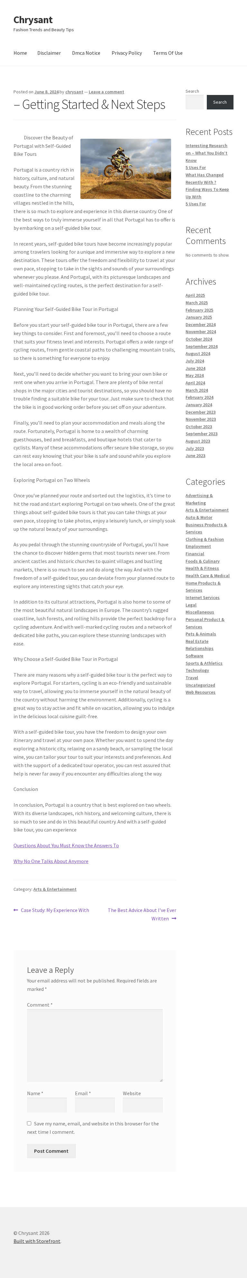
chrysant (74, 92)
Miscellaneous (200, 612)
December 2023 (200, 412)
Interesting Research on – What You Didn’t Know (206, 153)
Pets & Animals (201, 634)
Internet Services (203, 597)
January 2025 (199, 317)
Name (35, 1093)
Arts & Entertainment (55, 889)
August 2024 (198, 353)
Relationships (200, 648)
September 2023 (201, 434)
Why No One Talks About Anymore (51, 861)
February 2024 (199, 397)
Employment (198, 546)
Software (194, 656)
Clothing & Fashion (205, 539)
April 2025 (195, 295)
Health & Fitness (202, 568)
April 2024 (195, 383)
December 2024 (200, 324)
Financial (195, 554)
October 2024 (199, 339)
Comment (40, 1004)
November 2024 (201, 331)
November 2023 (201, 419)
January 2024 (199, 405)
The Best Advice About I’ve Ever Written (141, 914)
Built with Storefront (37, 1241)
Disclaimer (49, 53)
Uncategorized (200, 685)
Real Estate (197, 641)
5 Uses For (196, 167)
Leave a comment (106, 92)
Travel (192, 678)
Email (83, 1093)
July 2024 (195, 361)
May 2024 (195, 375)
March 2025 (197, 302)
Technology (197, 670)
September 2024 (201, 346)
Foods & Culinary (203, 561)
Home (20, 53)
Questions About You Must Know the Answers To (66, 845)
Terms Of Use (168, 53)
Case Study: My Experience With (55, 911)
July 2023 (195, 448)
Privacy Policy (127, 53)
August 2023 (198, 441)
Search (192, 91)
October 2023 (199, 426)
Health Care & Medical (208, 575)
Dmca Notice (86, 53)
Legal (191, 605)
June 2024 (195, 368)
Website (132, 1093)
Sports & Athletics (204, 663)
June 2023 (195, 455)
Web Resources (200, 692)
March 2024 (197, 390)
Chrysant (33, 19)
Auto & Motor (199, 517)
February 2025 (199, 310)
